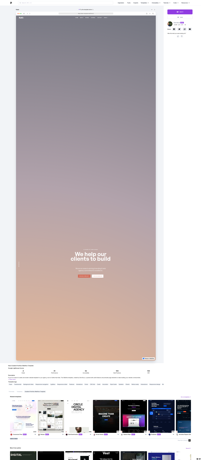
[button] (145, 3)
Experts (136, 3)
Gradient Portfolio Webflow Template (35, 391)
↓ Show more (12, 379)
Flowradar (11, 391)
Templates (19, 391)
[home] (11, 3)
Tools (128, 3)
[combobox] (65, 3)
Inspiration (121, 3)
